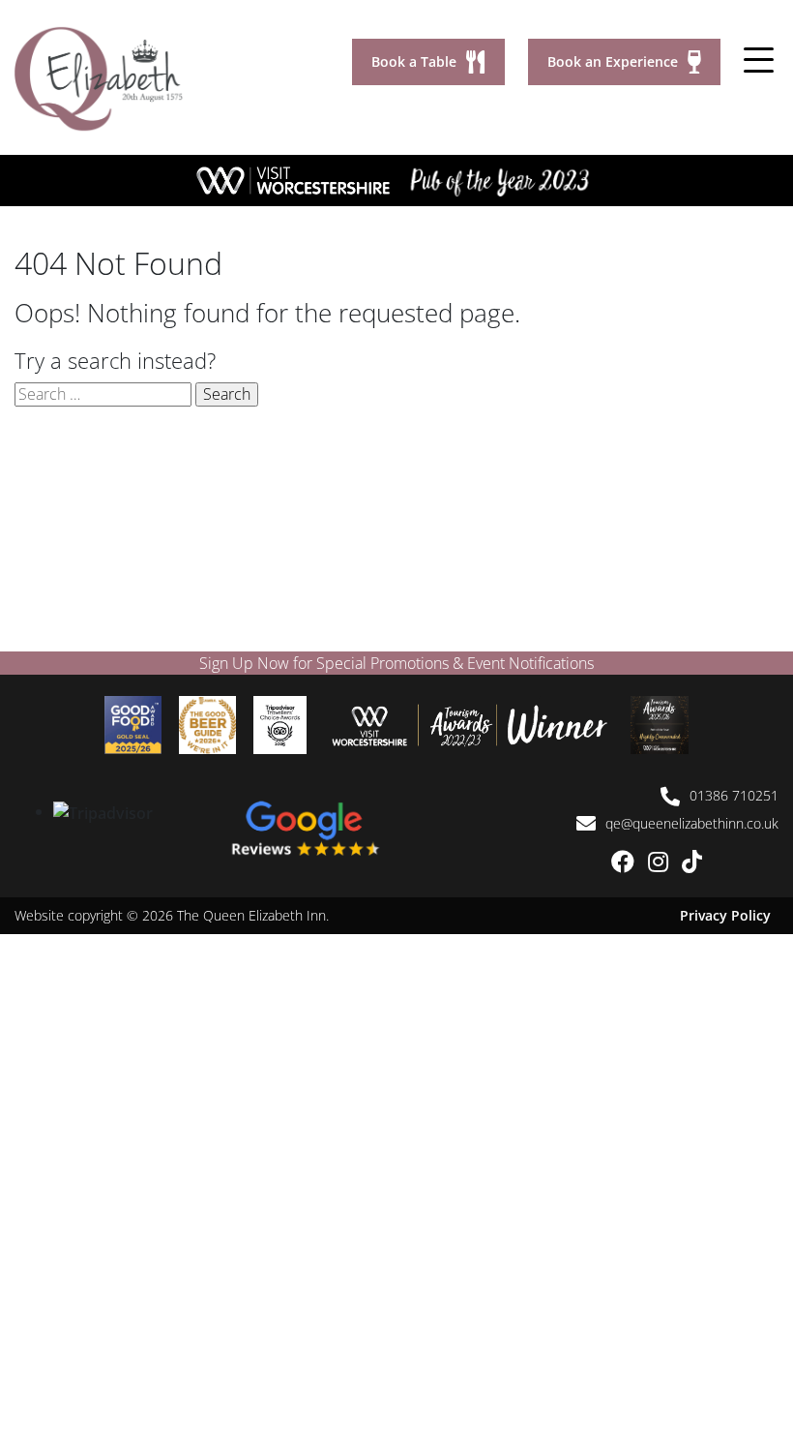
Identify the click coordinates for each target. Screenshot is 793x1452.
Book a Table (413, 61)
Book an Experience (612, 61)
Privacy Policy (725, 915)
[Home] (99, 77)
